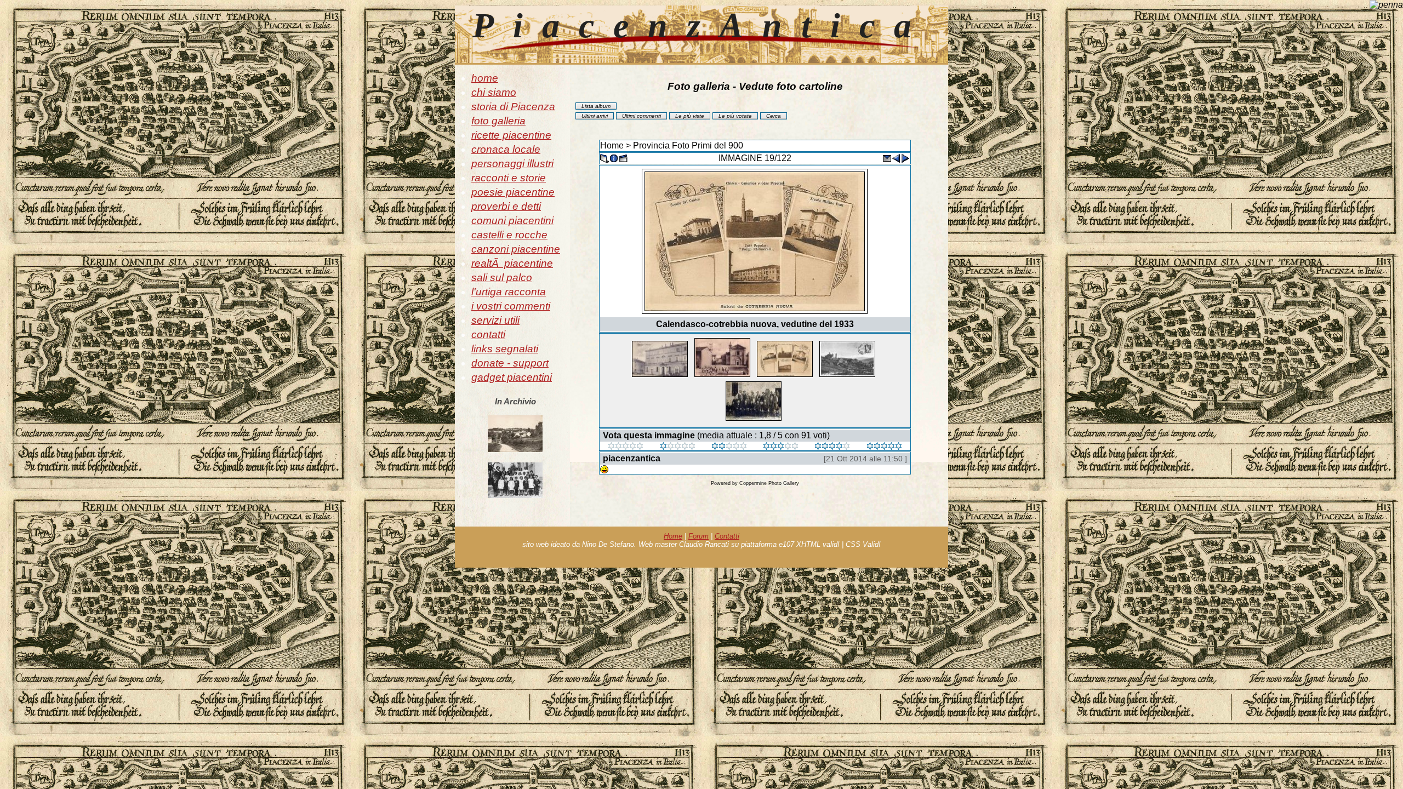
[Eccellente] (832, 446)
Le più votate (735, 116)
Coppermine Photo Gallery (769, 483)
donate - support (510, 363)
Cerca (773, 116)
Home (612, 145)
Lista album (596, 106)
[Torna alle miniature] (604, 157)
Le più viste (689, 116)
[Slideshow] (623, 157)
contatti (488, 334)
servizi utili (495, 320)
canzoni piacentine (515, 249)
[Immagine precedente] (896, 157)
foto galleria (498, 121)
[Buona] (781, 446)
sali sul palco (501, 277)
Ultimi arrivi (594, 116)
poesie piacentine (513, 192)
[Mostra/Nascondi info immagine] (613, 157)
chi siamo (493, 92)
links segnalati (504, 349)
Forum (698, 536)
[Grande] (884, 446)
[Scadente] (625, 446)
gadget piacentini (511, 377)
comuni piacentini (512, 220)
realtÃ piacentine (512, 263)
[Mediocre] (677, 446)
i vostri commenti (510, 306)
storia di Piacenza (513, 106)
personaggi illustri (512, 163)
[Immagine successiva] (905, 157)
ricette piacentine (511, 135)
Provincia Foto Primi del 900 (688, 145)
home (484, 78)
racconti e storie (508, 178)
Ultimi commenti (641, 116)
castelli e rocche (509, 235)
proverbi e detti (506, 206)
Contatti (727, 536)
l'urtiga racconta (508, 292)
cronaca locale (505, 149)
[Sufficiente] (729, 446)
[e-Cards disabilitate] (886, 157)
